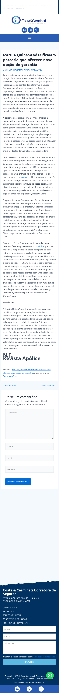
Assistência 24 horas (15, 619)
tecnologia (25, 177)
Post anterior (8, 386)
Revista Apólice (10, 376)
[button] (36, 30)
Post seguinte (50, 386)
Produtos (8, 611)
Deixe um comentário (13, 69)
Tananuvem (39, 682)
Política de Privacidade (16, 622)
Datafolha (39, 246)
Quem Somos (10, 607)
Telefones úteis (12, 615)
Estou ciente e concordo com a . (30, 656)
